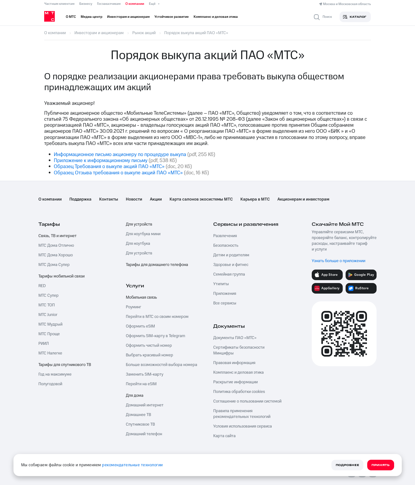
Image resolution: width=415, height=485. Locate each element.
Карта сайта (224, 436)
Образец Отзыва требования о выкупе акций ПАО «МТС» (118, 172)
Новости (134, 199)
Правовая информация (234, 363)
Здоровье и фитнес (230, 265)
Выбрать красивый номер (149, 355)
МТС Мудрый (50, 324)
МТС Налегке (50, 353)
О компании (134, 3)
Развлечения (225, 236)
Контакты (108, 199)
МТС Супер (48, 295)
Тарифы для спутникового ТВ (64, 365)
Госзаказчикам (109, 3)
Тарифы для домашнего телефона (157, 265)
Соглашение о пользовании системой (247, 401)
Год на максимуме (55, 374)
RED (42, 286)
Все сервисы (224, 303)
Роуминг (133, 307)
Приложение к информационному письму (100, 160)
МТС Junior (47, 315)
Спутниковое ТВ (140, 424)
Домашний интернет (145, 405)
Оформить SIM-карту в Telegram (155, 336)
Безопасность (225, 245)
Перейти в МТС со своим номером (157, 317)
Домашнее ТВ (138, 415)
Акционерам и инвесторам (303, 199)
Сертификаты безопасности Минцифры (238, 350)
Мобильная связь (141, 297)
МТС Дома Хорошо (55, 255)
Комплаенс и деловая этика (238, 372)
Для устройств (139, 224)
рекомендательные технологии (132, 465)
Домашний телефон (144, 434)
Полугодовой (50, 384)
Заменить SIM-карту (144, 374)
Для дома (134, 395)
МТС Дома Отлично (56, 245)
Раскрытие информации (235, 382)
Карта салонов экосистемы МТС (201, 199)
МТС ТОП (46, 305)
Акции (156, 199)
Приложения (224, 293)
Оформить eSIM (140, 326)
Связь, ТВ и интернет (57, 236)
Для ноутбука (138, 243)
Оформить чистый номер (149, 345)
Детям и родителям (231, 255)
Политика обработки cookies (239, 392)
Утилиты (221, 284)
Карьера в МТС (255, 199)
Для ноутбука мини (143, 234)
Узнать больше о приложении (338, 261)
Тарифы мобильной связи (61, 276)
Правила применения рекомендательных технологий (241, 414)
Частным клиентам (59, 3)
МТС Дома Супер (54, 265)
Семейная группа (229, 274)
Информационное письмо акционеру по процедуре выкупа (120, 154)
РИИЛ (43, 343)
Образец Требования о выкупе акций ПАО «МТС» (109, 166)
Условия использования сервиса (242, 426)
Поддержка (80, 199)
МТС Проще (49, 334)
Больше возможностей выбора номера (161, 365)
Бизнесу (85, 3)
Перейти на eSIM (141, 384)
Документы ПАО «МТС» (234, 338)
